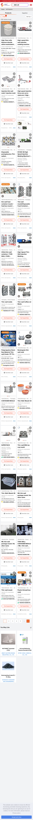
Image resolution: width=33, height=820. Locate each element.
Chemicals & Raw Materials (8, 38)
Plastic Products (11, 299)
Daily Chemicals (5, 88)
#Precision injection (22, 376)
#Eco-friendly (4, 376)
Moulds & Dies (11, 149)
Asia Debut (5, 332)
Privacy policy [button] (17, 813)
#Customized (4, 127)
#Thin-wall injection (5, 66)
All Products (9, 9)
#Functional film (21, 177)
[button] (7, 86)
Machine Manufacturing (7, 199)
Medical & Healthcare (27, 88)
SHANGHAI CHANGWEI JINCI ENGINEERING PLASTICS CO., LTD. (8, 681)
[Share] (14, 26)
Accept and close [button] (16, 817)
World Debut (5, 22)
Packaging (28, 38)
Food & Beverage (22, 38)
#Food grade (20, 517)
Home (2, 9)
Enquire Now (9, 59)
